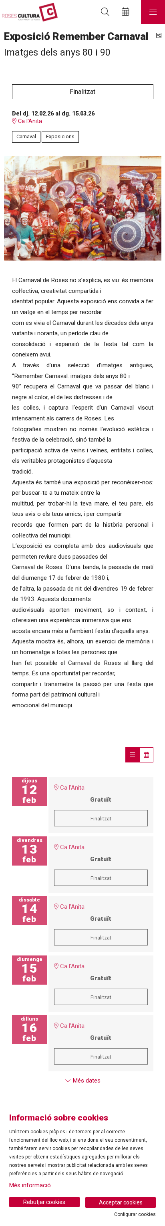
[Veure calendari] (146, 754)
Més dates (86, 1080)
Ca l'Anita (29, 121)
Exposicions (60, 136)
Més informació (30, 1185)
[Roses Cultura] (29, 12)
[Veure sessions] (132, 754)
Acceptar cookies (121, 1202)
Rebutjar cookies (44, 1202)
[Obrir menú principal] (153, 12)
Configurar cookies (135, 1214)
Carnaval (26, 136)
